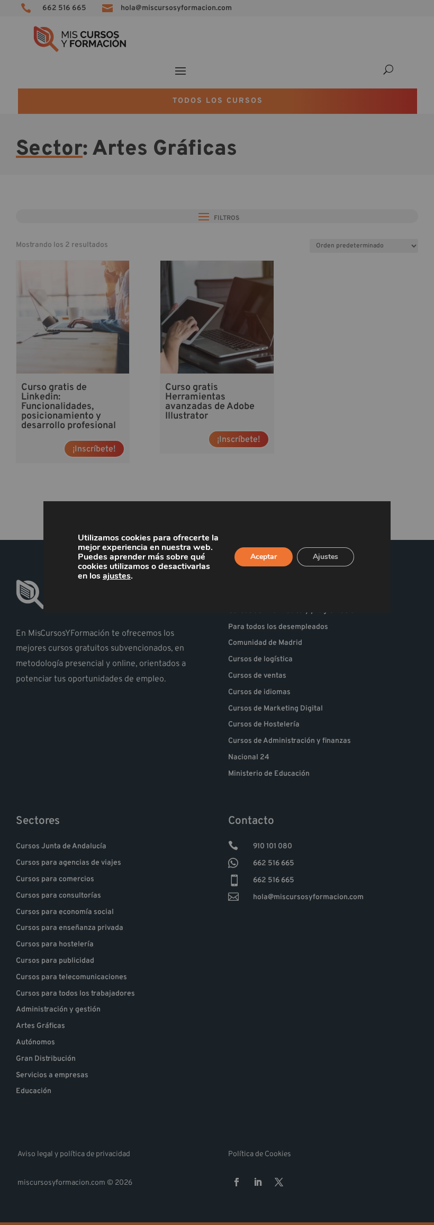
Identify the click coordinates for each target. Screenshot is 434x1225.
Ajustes (325, 557)
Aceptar (263, 557)
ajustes (117, 576)
